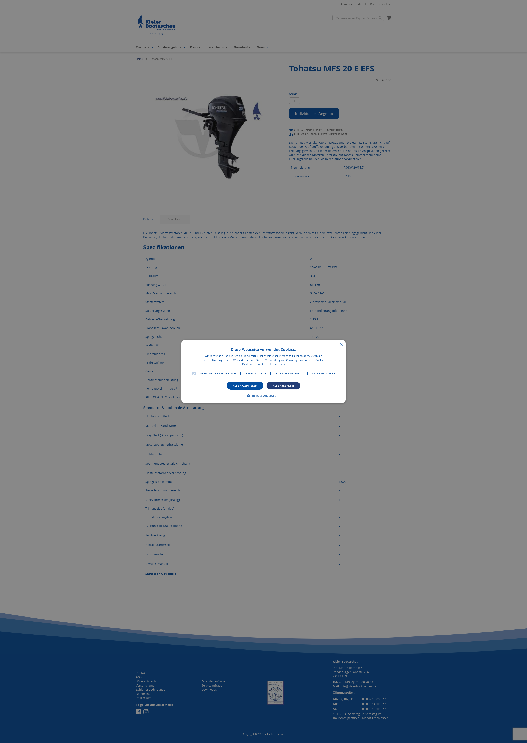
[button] (263, 396)
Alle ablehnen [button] (283, 385)
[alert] (263, 371)
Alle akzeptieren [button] (245, 385)
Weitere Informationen (271, 364)
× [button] (341, 344)
